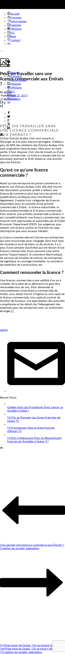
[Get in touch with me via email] (36, 391)
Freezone (15, 84)
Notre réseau (18, 80)
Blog (13, 95)
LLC (12, 91)
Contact (15, 99)
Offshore (15, 87)
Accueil (15, 72)
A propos (15, 76)
